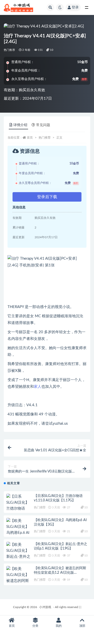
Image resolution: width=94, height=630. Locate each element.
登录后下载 (47, 197)
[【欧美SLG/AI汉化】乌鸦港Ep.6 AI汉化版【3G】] (18, 530)
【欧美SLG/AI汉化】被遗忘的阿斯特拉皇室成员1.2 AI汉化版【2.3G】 (60, 572)
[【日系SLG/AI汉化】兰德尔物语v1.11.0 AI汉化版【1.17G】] (18, 509)
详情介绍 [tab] (20, 125)
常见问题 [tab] (43, 125)
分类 (35, 625)
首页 (30, 137)
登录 (75, 7)
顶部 (82, 625)
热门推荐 (9, 50)
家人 (37, 387)
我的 (59, 625)
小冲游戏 (45, 607)
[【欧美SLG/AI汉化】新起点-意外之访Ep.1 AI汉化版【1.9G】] (18, 557)
